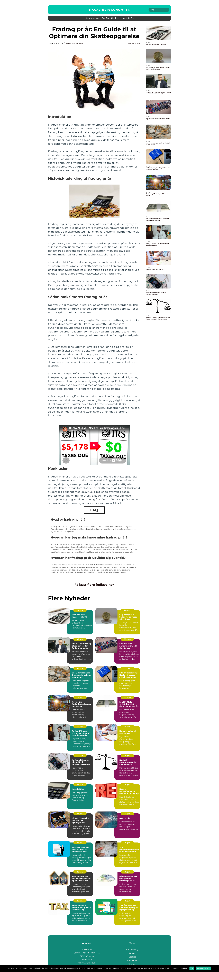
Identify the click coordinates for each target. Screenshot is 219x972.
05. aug (127, 639)
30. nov (80, 668)
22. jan (80, 755)
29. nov (80, 610)
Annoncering (92, 18)
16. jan (127, 843)
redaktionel (134, 43)
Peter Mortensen (74, 43)
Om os (105, 18)
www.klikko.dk (89, 963)
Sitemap (132, 964)
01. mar (127, 726)
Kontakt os (127, 18)
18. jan (127, 755)
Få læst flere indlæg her (94, 585)
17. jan (80, 813)
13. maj (80, 697)
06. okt (127, 610)
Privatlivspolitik (203, 968)
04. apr (80, 726)
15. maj (127, 668)
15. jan (80, 901)
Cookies (115, 18)
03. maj (127, 697)
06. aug (80, 639)
